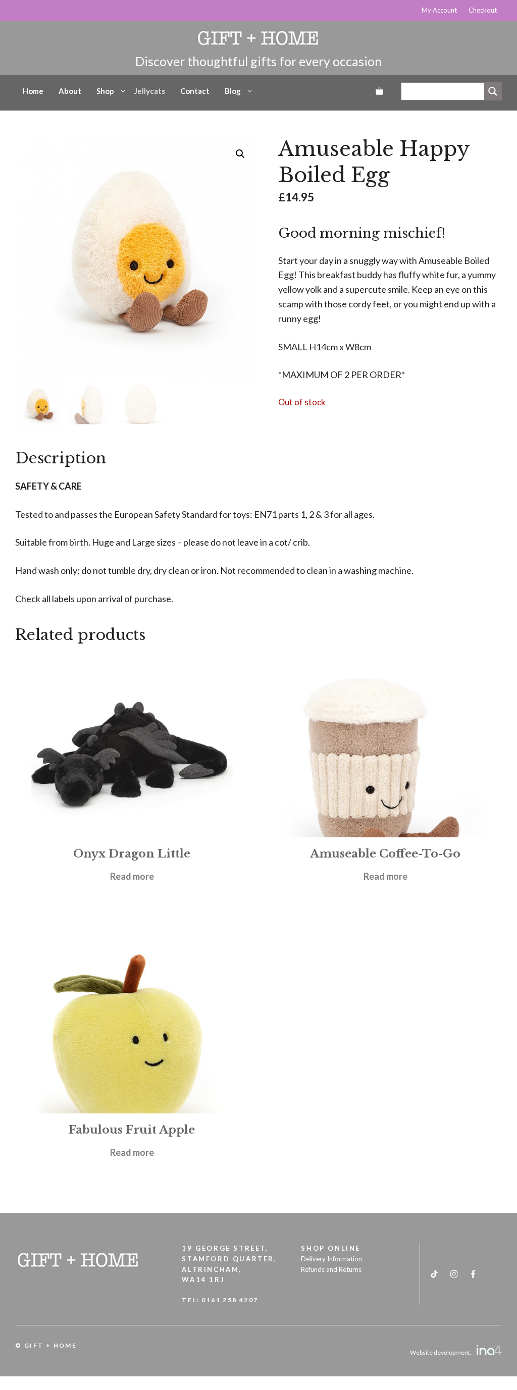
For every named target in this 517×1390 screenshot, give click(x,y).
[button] (240, 154)
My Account (439, 10)
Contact (195, 90)
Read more (132, 876)
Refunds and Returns (331, 1269)
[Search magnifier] (492, 91)
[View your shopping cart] (379, 91)
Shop (105, 90)
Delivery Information (331, 1259)
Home (33, 90)
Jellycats (149, 90)
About (70, 90)
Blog (233, 90)
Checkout (483, 10)
